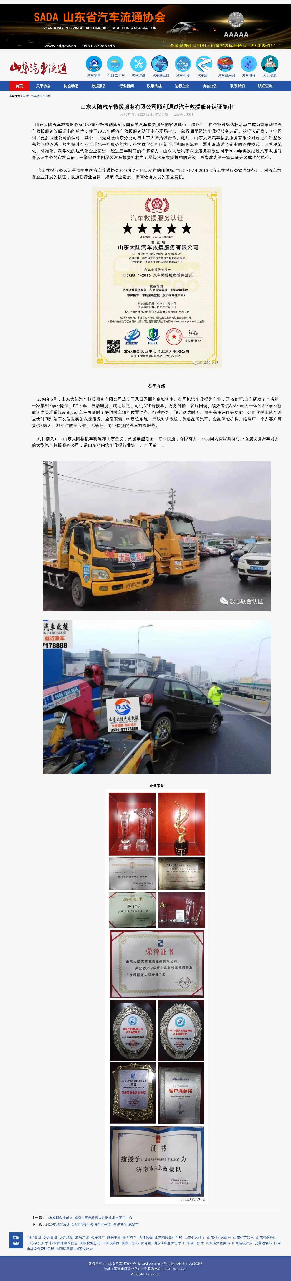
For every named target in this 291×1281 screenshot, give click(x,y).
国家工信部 (130, 1243)
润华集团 (34, 1237)
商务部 (146, 1243)
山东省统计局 (242, 1243)
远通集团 (50, 1237)
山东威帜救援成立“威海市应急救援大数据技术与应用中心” (89, 1217)
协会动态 (71, 86)
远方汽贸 (66, 1237)
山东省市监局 (243, 1237)
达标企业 (182, 86)
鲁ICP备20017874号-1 (154, 1264)
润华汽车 (130, 1237)
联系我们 (237, 86)
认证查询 (265, 86)
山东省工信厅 (193, 1243)
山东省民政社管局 (168, 1237)
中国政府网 (111, 1243)
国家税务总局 (90, 1243)
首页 (19, 86)
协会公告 (210, 86)
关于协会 (43, 86)
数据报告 (99, 86)
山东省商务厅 (266, 1237)
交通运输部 (263, 1243)
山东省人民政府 (219, 1237)
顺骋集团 (114, 1237)
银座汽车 (98, 1237)
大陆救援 (146, 1237)
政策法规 (154, 86)
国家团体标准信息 (64, 1243)
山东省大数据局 (218, 1243)
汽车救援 (36, 96)
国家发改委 (84, 1249)
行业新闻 (126, 86)
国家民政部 (64, 1249)
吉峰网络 (196, 1264)
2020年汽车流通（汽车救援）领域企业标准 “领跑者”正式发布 (92, 1224)
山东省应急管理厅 (167, 1243)
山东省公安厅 (38, 1243)
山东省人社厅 (194, 1237)
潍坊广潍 (82, 1237)
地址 (107, 1269)
